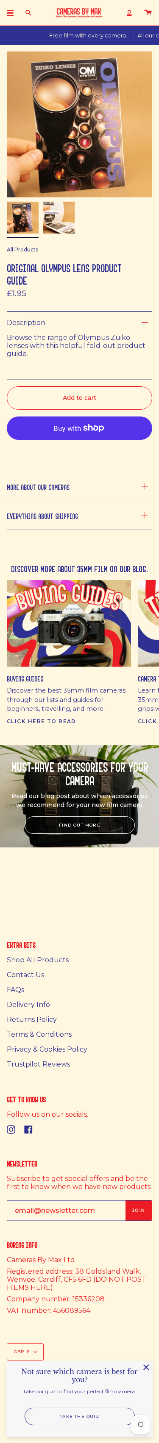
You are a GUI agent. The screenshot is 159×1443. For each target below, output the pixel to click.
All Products (22, 249)
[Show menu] (13, 12)
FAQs (15, 990)
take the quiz (79, 1416)
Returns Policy (32, 1019)
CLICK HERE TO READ (41, 721)
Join (138, 1210)
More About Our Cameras (38, 486)
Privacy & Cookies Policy (47, 1049)
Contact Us (25, 975)
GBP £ (22, 1352)
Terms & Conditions (39, 1034)
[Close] (146, 1367)
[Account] (129, 13)
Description (26, 323)
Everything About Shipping (42, 515)
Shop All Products (38, 960)
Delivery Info (28, 1005)
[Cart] (148, 13)
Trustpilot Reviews (38, 1064)
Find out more (79, 825)
